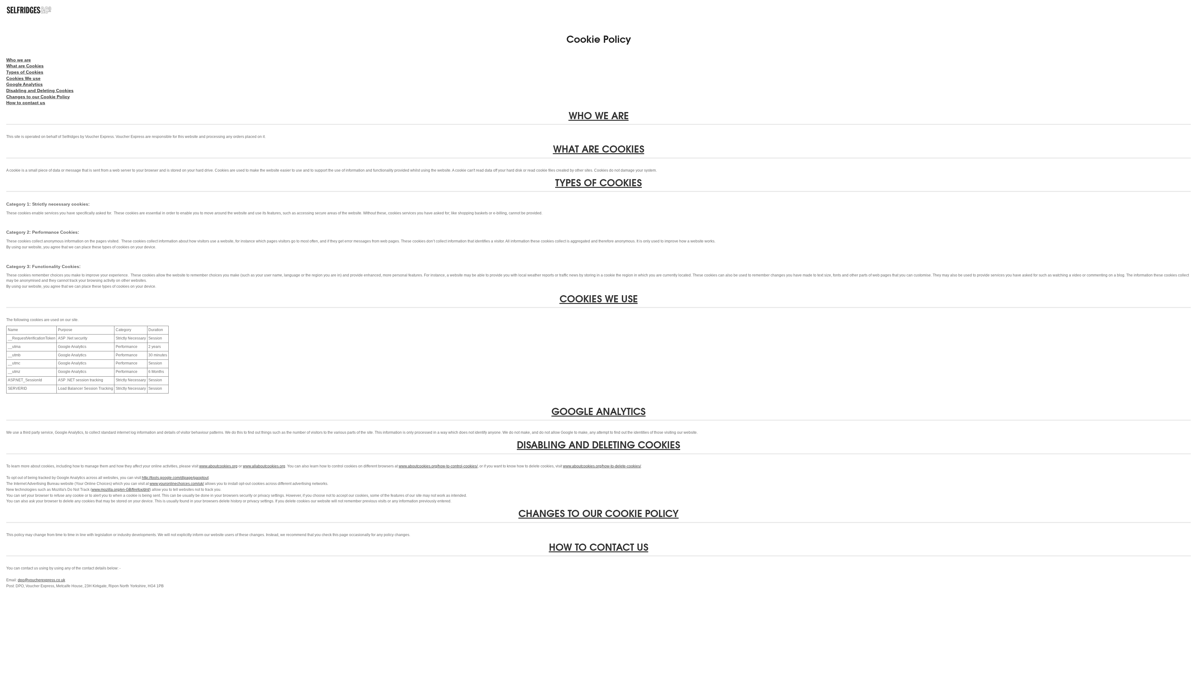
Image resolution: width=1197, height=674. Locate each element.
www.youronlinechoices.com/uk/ (177, 483)
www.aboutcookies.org (218, 466)
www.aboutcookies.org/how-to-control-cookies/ (438, 466)
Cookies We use (23, 78)
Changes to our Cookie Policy (38, 96)
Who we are (18, 59)
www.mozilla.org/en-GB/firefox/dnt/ (121, 489)
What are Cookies (25, 65)
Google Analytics (24, 84)
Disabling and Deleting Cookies (40, 90)
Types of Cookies (24, 72)
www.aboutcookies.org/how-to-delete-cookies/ (602, 466)
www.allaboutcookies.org (264, 466)
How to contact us (25, 102)
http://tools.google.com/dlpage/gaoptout (175, 478)
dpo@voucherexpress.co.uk (41, 580)
